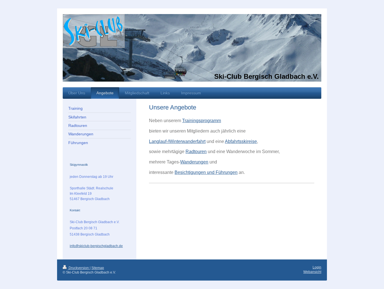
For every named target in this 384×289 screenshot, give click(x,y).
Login (317, 267)
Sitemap (97, 268)
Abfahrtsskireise (241, 141)
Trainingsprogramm (201, 120)
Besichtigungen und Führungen (206, 172)
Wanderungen (194, 162)
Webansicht (312, 272)
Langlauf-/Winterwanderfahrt (177, 141)
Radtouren (196, 151)
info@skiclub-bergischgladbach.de (96, 246)
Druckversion (79, 268)
